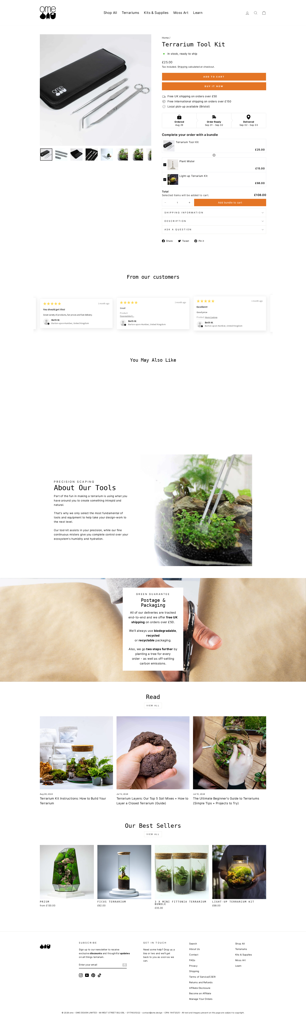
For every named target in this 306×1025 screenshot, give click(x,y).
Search (193, 943)
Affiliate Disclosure (199, 988)
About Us (194, 949)
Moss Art (180, 13)
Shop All (110, 13)
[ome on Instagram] (81, 975)
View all (153, 705)
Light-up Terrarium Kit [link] (193, 175)
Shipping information (184, 212)
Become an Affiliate (200, 993)
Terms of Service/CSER (202, 976)
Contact (193, 954)
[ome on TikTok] (99, 975)
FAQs (192, 960)
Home (165, 37)
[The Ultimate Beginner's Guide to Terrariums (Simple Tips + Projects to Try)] (229, 752)
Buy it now (214, 86)
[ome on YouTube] (87, 975)
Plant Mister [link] (187, 161)
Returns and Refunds (201, 982)
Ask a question (178, 229)
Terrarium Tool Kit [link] (187, 142)
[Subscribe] (125, 965)
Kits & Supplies (156, 13)
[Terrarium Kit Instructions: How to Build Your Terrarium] (76, 752)
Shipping (182, 66)
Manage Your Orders (201, 999)
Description (175, 221)
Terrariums (130, 13)
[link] (169, 145)
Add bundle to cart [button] (230, 202)
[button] (165, 202)
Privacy (193, 965)
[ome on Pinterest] (93, 975)
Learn (197, 13)
